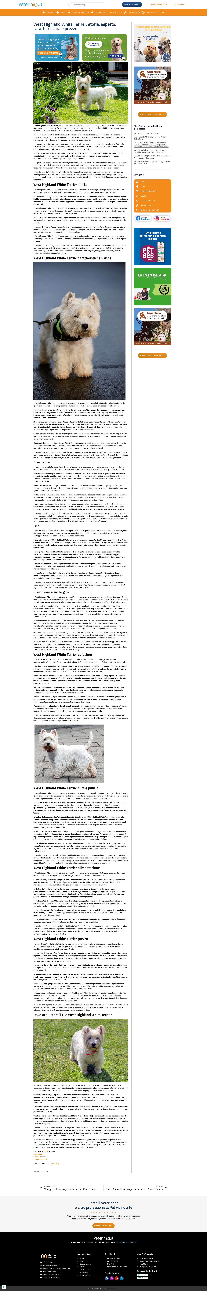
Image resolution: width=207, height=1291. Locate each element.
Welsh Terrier (40, 1157)
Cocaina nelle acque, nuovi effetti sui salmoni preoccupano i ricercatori (152, 157)
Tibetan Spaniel (41, 1159)
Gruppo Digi (54, 1163)
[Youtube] (117, 1278)
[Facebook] (107, 1278)
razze (46, 1152)
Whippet (38, 1154)
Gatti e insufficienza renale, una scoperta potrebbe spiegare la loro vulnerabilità (150, 151)
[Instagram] (112, 1278)
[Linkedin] (122, 1278)
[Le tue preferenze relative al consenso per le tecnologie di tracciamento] (4, 1287)
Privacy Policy (143, 1275)
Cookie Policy (143, 1277)
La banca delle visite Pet (127, 1242)
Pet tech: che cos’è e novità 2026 (147, 133)
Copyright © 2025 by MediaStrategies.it (103, 1288)
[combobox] (86, 4)
